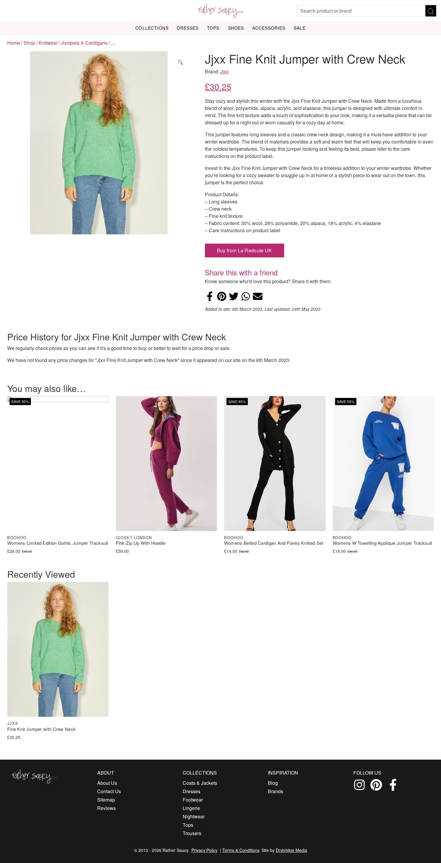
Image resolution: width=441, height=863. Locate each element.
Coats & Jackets (200, 782)
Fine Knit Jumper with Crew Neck (41, 729)
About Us (107, 782)
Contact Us (109, 791)
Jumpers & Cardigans (84, 42)
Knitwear (48, 42)
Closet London (134, 537)
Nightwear (194, 816)
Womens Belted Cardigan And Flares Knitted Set (273, 543)
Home (13, 42)
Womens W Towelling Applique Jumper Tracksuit (382, 543)
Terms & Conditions (241, 850)
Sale (299, 28)
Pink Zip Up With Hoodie (141, 543)
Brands (275, 791)
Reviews (106, 808)
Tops (213, 28)
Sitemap (106, 799)
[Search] (430, 10)
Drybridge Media (291, 850)
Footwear (193, 799)
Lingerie (191, 808)
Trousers (192, 833)
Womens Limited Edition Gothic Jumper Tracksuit (57, 543)
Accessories (269, 28)
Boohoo (16, 537)
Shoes (236, 28)
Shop (29, 42)
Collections (152, 28)
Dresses (188, 28)
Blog (273, 782)
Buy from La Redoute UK (244, 250)
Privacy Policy (204, 850)
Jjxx (224, 71)
